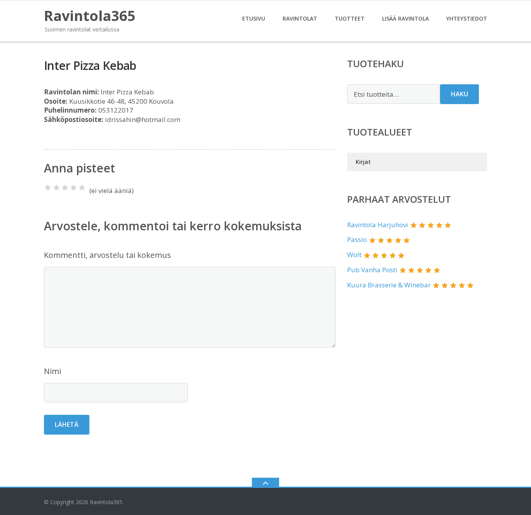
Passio (357, 239)
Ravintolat (300, 18)
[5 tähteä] (82, 187)
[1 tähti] (48, 187)
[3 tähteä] (65, 187)
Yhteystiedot (466, 18)
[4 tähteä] (73, 187)
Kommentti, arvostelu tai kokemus (107, 255)
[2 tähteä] (56, 187)
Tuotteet (350, 18)
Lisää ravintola (405, 18)
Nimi (52, 371)
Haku (459, 94)
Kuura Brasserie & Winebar (389, 284)
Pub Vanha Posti (372, 269)
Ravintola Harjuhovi (377, 224)
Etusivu (253, 18)
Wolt (354, 254)
